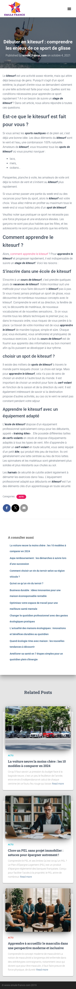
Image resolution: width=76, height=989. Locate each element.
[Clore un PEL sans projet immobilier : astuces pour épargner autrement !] (38, 816)
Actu (21, 497)
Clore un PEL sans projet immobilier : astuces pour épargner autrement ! (35, 852)
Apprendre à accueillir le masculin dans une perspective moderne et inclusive (38, 945)
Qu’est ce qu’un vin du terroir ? (26, 583)
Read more (58, 783)
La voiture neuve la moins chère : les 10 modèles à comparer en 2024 (37, 763)
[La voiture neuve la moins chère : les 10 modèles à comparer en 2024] (38, 727)
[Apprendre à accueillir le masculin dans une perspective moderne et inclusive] (38, 909)
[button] (69, 9)
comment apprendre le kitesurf (29, 254)
